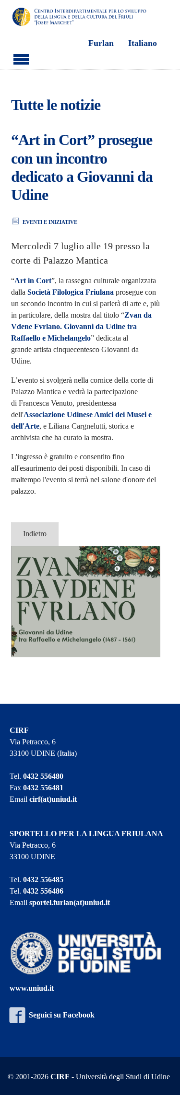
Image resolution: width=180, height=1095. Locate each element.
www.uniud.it (32, 988)
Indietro (35, 534)
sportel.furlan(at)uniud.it (69, 902)
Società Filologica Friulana (70, 292)
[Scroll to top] (160, 1075)
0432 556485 (43, 879)
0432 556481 (43, 788)
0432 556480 (43, 776)
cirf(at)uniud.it (53, 799)
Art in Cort (32, 281)
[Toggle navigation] (21, 58)
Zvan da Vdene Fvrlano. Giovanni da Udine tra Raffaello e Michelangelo (81, 326)
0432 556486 (43, 891)
